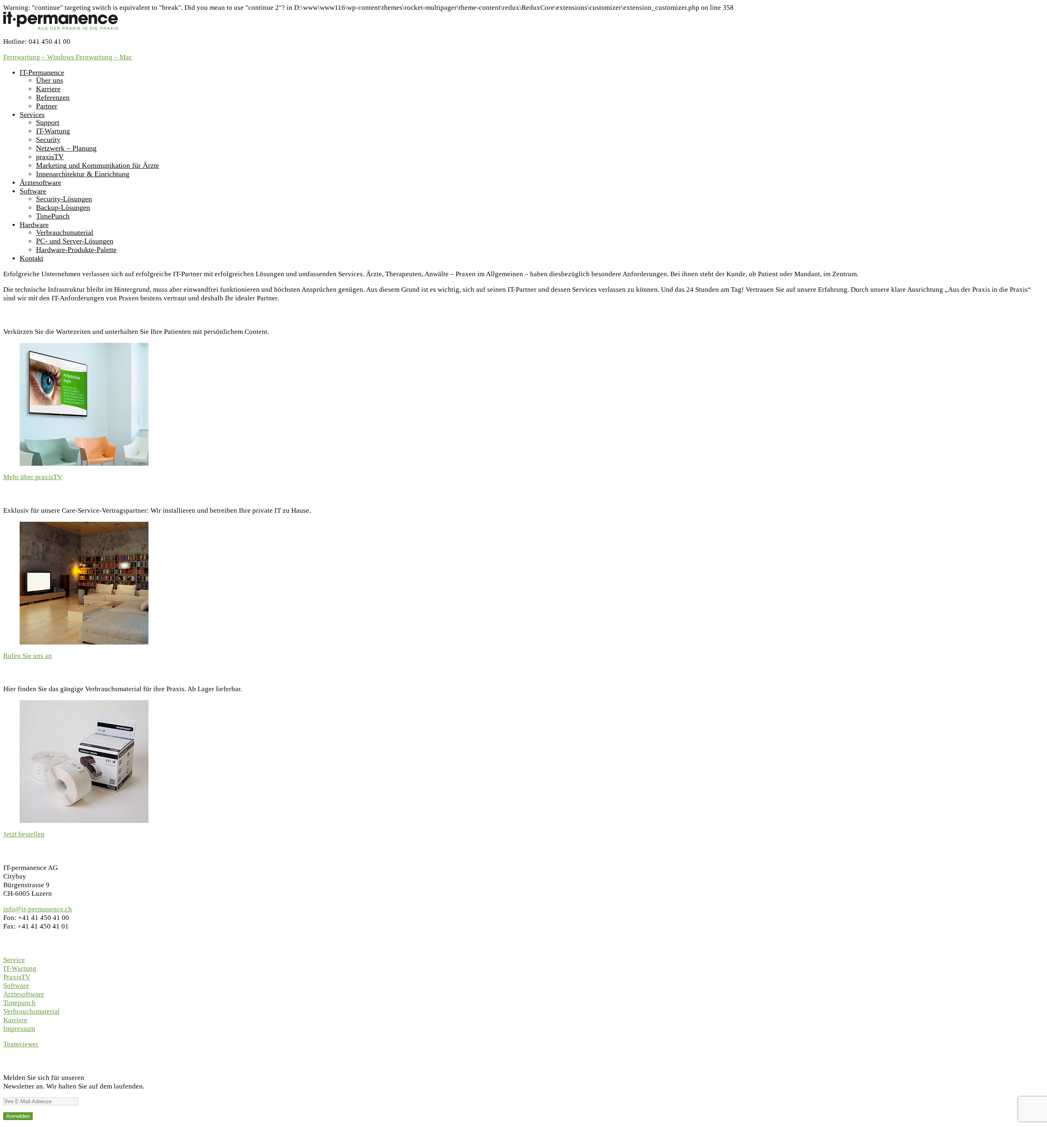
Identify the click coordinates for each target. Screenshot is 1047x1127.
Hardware (34, 225)
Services (32, 114)
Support (47, 122)
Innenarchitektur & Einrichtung (82, 174)
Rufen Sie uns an (27, 656)
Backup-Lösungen (63, 207)
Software (33, 191)
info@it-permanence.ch (37, 909)
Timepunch (19, 1003)
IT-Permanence (42, 72)
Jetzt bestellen (24, 834)
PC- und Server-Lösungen (74, 241)
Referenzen (53, 97)
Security (48, 139)
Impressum (19, 1028)
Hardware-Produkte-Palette (76, 250)
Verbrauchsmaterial (64, 232)
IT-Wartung (53, 131)
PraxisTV (16, 977)
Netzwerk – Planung (66, 148)
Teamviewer (20, 1044)
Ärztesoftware (40, 182)
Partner (46, 106)
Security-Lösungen (64, 199)
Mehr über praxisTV (32, 477)
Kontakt (31, 258)
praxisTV (50, 157)
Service (14, 960)
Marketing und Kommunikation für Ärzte (97, 165)
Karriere (48, 89)
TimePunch (53, 216)
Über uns (49, 80)
